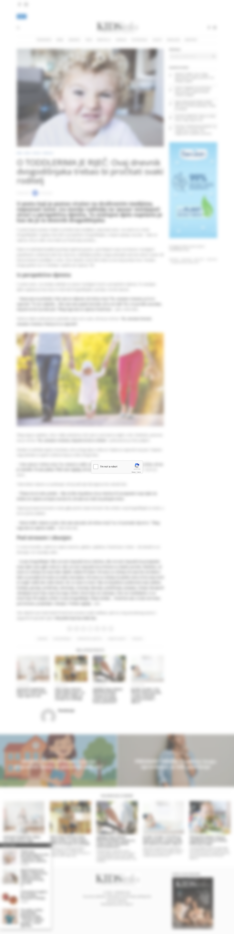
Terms (139, 472)
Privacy (134, 472)
